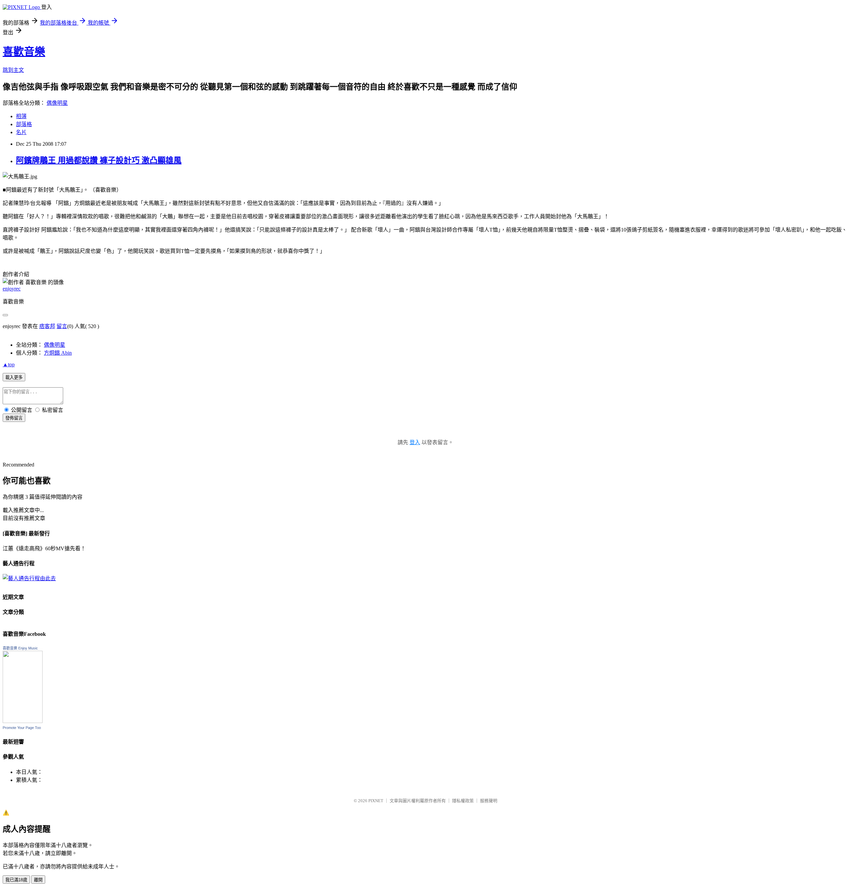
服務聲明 (488, 800)
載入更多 (14, 377)
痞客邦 (47, 326)
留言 (62, 326)
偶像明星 (57, 103)
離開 (38, 879)
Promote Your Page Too (22, 728)
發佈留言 (14, 418)
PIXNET (375, 800)
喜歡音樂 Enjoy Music (20, 648)
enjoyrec (12, 288)
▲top (9, 364)
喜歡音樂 (24, 52)
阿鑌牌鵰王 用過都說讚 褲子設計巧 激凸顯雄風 (99, 160)
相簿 (21, 116)
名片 (21, 132)
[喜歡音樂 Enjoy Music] (23, 721)
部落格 (24, 124)
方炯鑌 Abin (58, 353)
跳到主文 (13, 70)
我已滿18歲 (16, 879)
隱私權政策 (463, 800)
